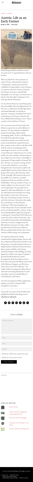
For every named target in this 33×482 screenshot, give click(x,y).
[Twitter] (9, 303)
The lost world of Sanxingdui (18, 418)
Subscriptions (14, 475)
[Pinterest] (13, 303)
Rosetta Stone (13, 407)
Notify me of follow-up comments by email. (15, 354)
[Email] (27, 303)
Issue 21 (3, 13)
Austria (9, 13)
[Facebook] (5, 303)
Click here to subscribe (8, 297)
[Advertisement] (14, 452)
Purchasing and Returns (10, 478)
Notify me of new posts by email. (12, 357)
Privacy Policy (24, 478)
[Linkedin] (16, 303)
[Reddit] (24, 303)
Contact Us (4, 475)
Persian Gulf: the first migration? (19, 429)
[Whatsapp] (20, 303)
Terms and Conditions (9, 476)
